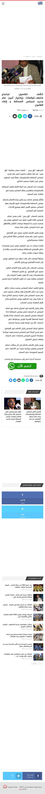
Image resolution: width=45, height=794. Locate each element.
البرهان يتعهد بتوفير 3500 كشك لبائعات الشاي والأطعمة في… (17, 615)
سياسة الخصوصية (13, 787)
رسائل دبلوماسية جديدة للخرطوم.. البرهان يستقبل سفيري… (17, 625)
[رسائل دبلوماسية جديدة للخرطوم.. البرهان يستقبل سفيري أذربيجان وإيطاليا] (38, 627)
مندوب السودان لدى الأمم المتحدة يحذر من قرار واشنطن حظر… (17, 645)
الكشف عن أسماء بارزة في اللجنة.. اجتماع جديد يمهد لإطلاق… (17, 606)
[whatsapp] (22, 364)
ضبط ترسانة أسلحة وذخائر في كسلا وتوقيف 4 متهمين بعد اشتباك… (19, 635)
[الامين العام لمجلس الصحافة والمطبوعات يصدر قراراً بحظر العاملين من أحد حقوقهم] (32, 403)
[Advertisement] (22, 31)
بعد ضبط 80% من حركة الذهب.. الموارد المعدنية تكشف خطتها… (18, 586)
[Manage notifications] (5, 786)
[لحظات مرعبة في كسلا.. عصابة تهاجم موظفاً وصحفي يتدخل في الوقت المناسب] (38, 597)
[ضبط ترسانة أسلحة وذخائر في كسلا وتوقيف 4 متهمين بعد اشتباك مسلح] (38, 637)
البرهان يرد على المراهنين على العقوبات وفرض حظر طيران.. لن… (18, 655)
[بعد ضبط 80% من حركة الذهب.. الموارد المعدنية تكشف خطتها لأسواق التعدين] (38, 588)
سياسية (38, 399)
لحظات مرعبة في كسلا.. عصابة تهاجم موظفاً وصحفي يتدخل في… (18, 596)
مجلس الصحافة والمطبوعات (31, 376)
